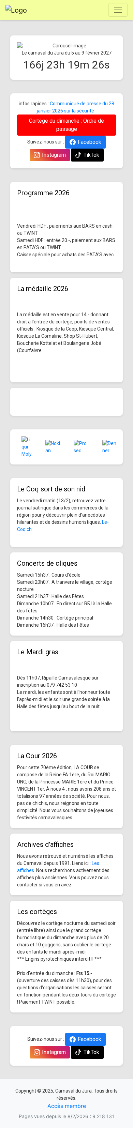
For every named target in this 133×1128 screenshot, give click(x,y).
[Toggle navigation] (118, 10)
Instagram (54, 155)
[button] (24, 45)
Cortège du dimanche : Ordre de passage (66, 125)
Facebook (89, 142)
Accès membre (66, 1105)
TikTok (91, 155)
